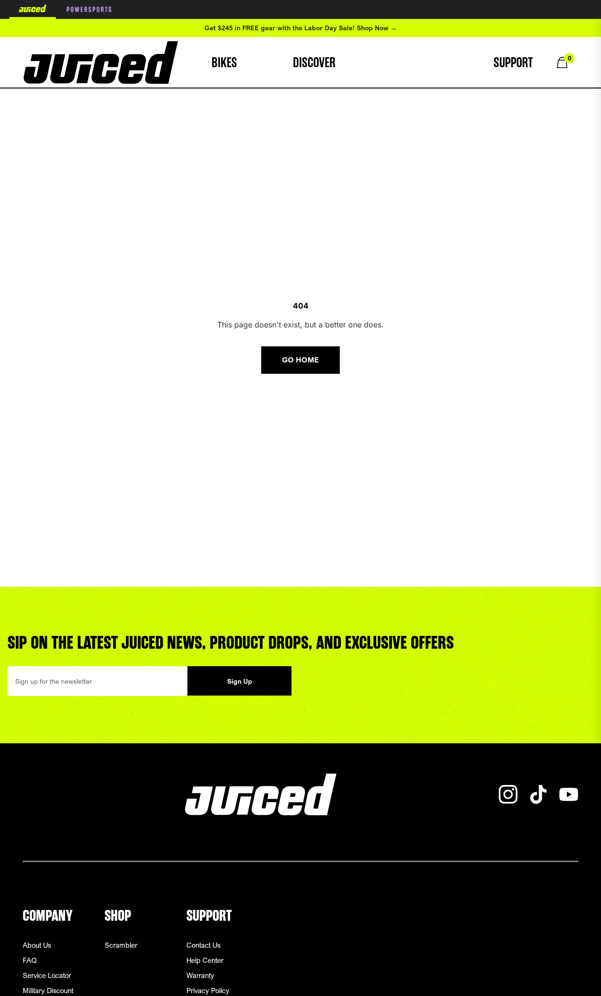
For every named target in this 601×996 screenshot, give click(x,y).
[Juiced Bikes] (101, 62)
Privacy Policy (208, 990)
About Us (37, 945)
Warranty (200, 975)
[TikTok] (538, 794)
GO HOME (300, 359)
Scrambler (121, 945)
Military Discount (48, 990)
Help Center (204, 960)
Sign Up (239, 681)
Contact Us (203, 945)
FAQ (30, 960)
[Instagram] (508, 794)
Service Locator (47, 975)
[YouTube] (568, 794)
